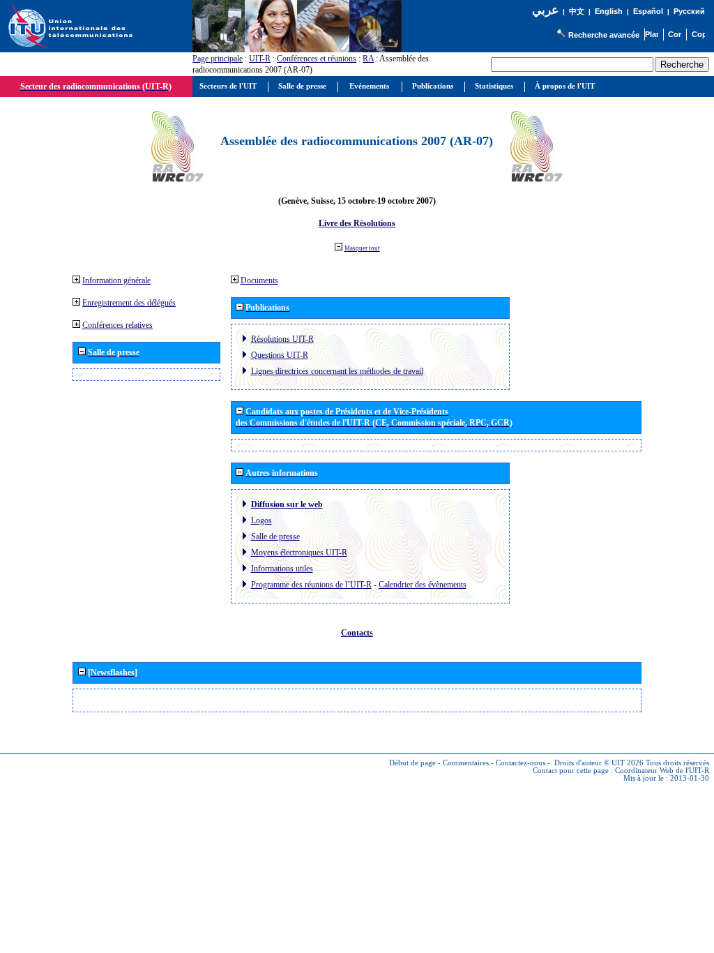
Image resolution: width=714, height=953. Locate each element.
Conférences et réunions (316, 58)
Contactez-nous (520, 763)
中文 (576, 11)
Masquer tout (362, 248)
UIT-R (260, 58)
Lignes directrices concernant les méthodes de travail (337, 371)
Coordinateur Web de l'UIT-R (662, 770)
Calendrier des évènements (422, 585)
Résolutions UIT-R (282, 339)
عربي (545, 10)
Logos (261, 520)
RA (368, 58)
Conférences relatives (117, 325)
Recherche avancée (603, 35)
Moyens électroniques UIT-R (299, 552)
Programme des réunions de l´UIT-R (311, 585)
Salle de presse (275, 536)
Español (648, 11)
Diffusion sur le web (287, 504)
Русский (689, 11)
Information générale (116, 280)
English (609, 11)
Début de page (412, 763)
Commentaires (466, 763)
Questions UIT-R (279, 355)
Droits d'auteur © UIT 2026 (599, 763)
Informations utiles (282, 568)
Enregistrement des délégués (129, 303)
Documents (259, 280)
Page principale (217, 58)
